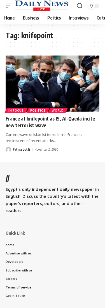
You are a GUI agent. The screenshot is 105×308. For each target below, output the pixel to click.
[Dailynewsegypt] (41, 6)
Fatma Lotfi (21, 149)
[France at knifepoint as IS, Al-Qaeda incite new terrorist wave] (52, 84)
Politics (38, 110)
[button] (10, 6)
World (58, 110)
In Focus (16, 110)
